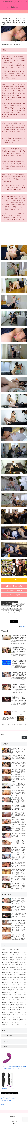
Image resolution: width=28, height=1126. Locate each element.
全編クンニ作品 (19, 608)
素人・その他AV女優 (7, 604)
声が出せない (12, 610)
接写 (18, 610)
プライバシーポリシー (20, 1119)
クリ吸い (14, 606)
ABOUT (7, 1119)
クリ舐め (20, 606)
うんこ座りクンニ (6, 606)
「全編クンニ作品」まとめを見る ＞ (14, 586)
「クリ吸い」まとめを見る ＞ (14, 595)
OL (23, 604)
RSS (2, 1104)
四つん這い (5, 610)
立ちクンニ (5, 612)
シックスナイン (6, 608)
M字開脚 (19, 604)
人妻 (12, 608)
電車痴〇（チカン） (7, 615)
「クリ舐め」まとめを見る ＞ (14, 590)
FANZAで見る (14, 579)
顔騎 (14, 615)
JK (14, 604)
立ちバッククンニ (13, 612)
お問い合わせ (14, 1121)
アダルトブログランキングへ (9, 1098)
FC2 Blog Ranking (6, 1100)
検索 (2, 734)
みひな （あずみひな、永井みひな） (10, 602)
